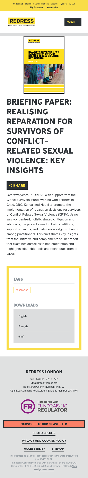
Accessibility (34, 448)
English (28, 3)
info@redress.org (47, 383)
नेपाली (21, 336)
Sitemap (58, 448)
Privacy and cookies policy (44, 441)
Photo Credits (44, 433)
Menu (71, 22)
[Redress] (22, 22)
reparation (22, 290)
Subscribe (52, 7)
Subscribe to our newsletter (44, 424)
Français (45, 3)
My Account (36, 7)
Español (54, 3)
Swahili (36, 3)
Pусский (63, 3)
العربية (72, 3)
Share (19, 186)
